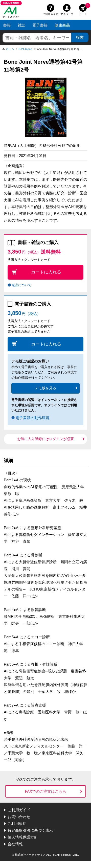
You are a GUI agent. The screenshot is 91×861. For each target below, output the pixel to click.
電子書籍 (40, 25)
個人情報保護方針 (23, 837)
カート (83, 9)
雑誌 (21, 25)
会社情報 (15, 844)
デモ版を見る (45, 388)
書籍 (7, 25)
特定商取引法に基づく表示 (30, 830)
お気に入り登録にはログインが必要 (45, 439)
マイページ (66, 13)
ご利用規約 (17, 823)
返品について (21, 285)
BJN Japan (25, 49)
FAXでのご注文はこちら (45, 791)
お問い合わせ (19, 816)
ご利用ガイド (50, 13)
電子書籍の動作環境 (32, 418)
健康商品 (62, 25)
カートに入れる (46, 272)
